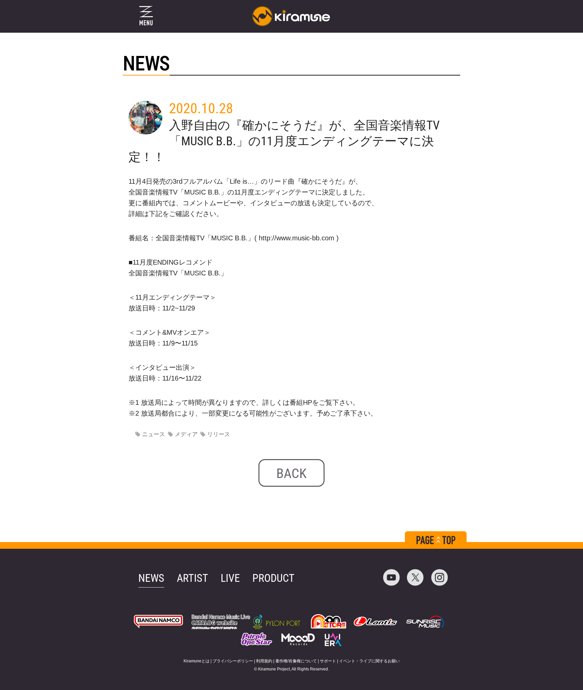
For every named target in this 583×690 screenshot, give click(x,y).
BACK (291, 473)
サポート (328, 661)
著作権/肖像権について (296, 661)
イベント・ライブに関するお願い (369, 661)
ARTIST (192, 578)
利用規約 (264, 661)
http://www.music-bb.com (296, 238)
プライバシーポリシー (233, 661)
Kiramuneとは (197, 661)
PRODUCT (273, 578)
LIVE (230, 578)
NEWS (151, 578)
